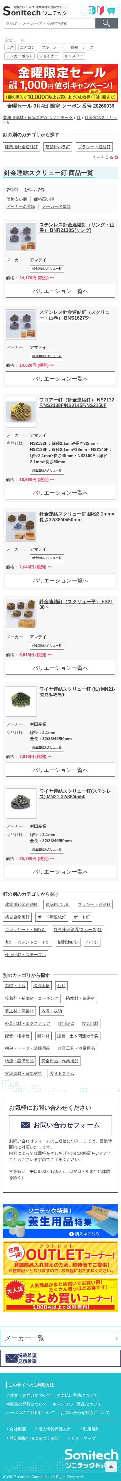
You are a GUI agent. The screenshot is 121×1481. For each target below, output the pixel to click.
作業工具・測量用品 (76, 1048)
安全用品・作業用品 (59, 1060)
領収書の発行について (26, 1404)
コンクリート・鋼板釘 (25, 929)
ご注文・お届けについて (28, 1395)
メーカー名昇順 (20, 206)
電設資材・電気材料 (23, 1073)
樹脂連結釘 (68, 942)
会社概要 (18, 1429)
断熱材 (43, 1036)
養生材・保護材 (19, 1010)
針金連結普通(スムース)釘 (78, 929)
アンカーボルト (19, 56)
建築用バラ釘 (58, 146)
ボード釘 (82, 917)
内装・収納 (51, 1010)
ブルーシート (52, 47)
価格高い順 (44, 199)
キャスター (73, 56)
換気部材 (90, 1023)
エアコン (27, 47)
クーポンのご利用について (30, 1412)
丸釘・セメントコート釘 (27, 942)
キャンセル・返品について (77, 1404)
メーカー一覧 (24, 1338)
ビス (10, 47)
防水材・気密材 (80, 998)
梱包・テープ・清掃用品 (27, 1048)
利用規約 (91, 1429)
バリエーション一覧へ (60, 291)
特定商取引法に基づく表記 (34, 1438)
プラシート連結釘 (94, 146)
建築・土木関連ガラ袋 (77, 1036)
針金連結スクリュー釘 (47, 268)
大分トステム (62, 1073)
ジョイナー (48, 56)
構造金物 (41, 985)
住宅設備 (66, 1023)
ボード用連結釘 (51, 917)
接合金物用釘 (17, 917)
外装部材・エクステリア (27, 1023)
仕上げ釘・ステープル (25, 954)
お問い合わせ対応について (85, 1412)
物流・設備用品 (19, 1060)
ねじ (61, 985)
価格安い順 (16, 199)
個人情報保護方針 (54, 1429)
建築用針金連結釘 (21, 146)
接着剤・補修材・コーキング (31, 998)
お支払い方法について (77, 1395)
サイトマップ (83, 1438)
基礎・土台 (15, 985)
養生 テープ (81, 47)
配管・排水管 (17, 1036)
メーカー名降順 (56, 206)
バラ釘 (92, 942)
